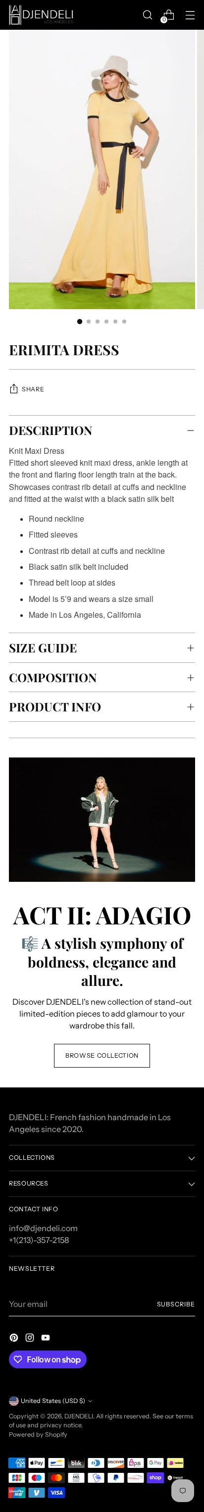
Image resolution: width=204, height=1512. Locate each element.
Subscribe (176, 1304)
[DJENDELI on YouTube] (46, 1339)
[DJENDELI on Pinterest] (15, 1339)
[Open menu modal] (190, 15)
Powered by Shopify (38, 1434)
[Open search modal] (147, 15)
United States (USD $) (53, 1400)
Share (33, 389)
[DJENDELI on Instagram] (31, 1339)
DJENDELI (78, 1416)
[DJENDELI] (41, 15)
